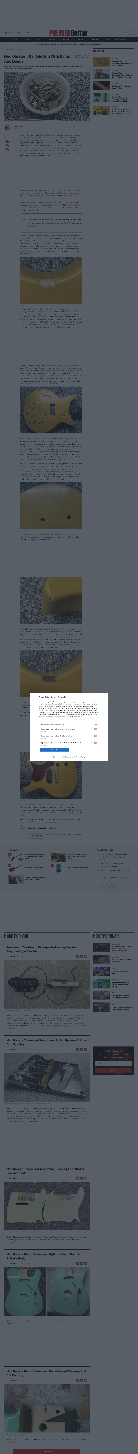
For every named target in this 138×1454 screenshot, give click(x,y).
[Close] (104, 697)
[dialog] (69, 727)
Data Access (69, 757)
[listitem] (69, 724)
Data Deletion (57, 757)
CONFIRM (54, 750)
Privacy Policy (80, 757)
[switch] (94, 729)
